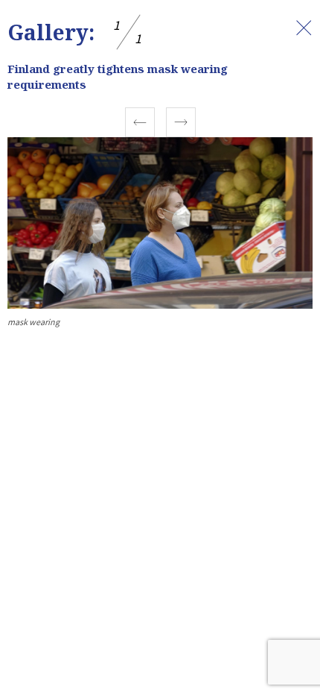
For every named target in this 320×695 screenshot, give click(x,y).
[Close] (304, 28)
